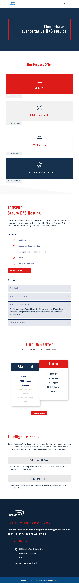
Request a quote (39, 413)
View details (14, 96)
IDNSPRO (39, 87)
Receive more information (19, 270)
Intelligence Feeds (39, 115)
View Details (14, 123)
